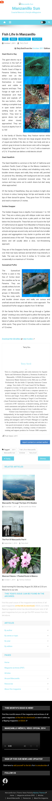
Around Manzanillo (12, 678)
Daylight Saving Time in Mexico (10, 459)
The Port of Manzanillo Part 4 (14, 540)
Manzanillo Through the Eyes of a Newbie (19, 503)
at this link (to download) (25, 606)
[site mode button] (43, 22)
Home (7, 662)
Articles (8, 673)
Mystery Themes (39, 793)
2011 (5, 39)
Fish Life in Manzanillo (28, 450)
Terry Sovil (37, 39)
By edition (8, 646)
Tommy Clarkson (25, 580)
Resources (9, 684)
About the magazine (13, 689)
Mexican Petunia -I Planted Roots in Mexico (20, 576)
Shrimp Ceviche (45, 459)
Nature (13, 39)
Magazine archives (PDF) (14, 668)
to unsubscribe (41, 765)
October (22, 453)
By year (7, 641)
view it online (28, 339)
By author (8, 630)
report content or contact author (35, 442)
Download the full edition (11, 339)
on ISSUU (21, 721)
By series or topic (11, 636)
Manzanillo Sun (26, 8)
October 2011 (24, 39)
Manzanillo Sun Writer (28, 507)
